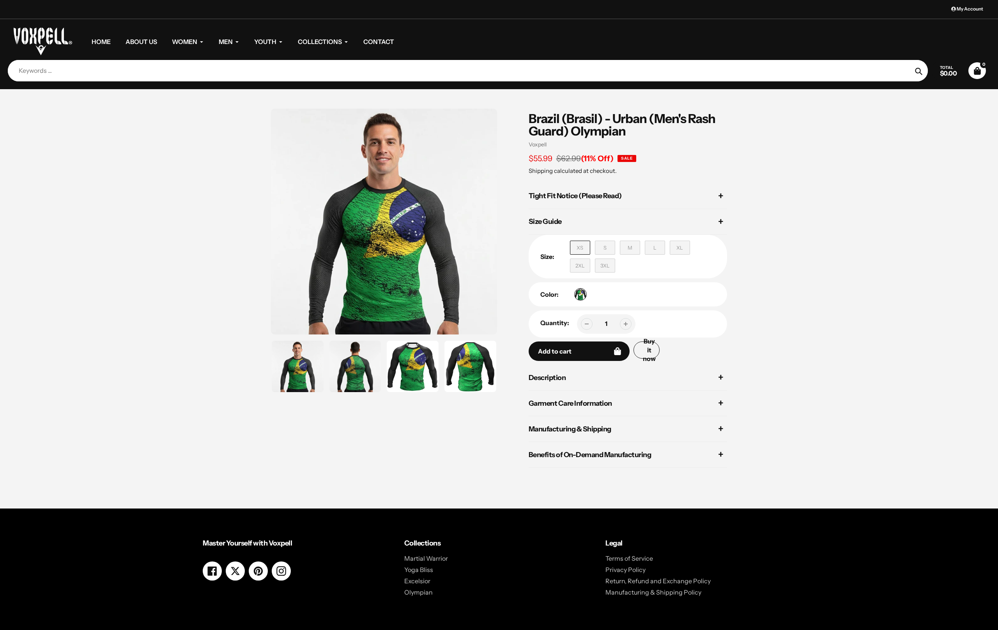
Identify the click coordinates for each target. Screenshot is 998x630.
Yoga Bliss (418, 570)
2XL (580, 265)
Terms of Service (629, 558)
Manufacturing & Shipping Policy (653, 592)
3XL (605, 265)
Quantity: (554, 323)
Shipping (541, 170)
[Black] (580, 294)
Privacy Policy (625, 570)
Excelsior (417, 581)
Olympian (418, 592)
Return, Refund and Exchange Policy (658, 581)
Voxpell (538, 144)
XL (679, 248)
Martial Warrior (426, 558)
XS (580, 248)
